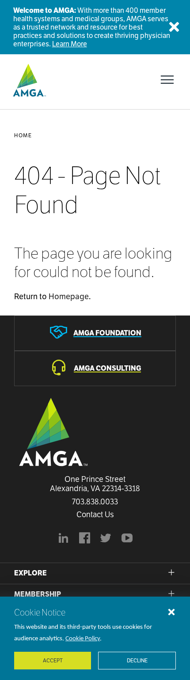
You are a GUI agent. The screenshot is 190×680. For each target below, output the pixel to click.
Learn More (69, 44)
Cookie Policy (82, 638)
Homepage (69, 296)
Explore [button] (30, 573)
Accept (53, 660)
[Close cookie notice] (171, 611)
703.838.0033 (95, 502)
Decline (137, 660)
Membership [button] (37, 594)
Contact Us (95, 514)
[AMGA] (28, 80)
